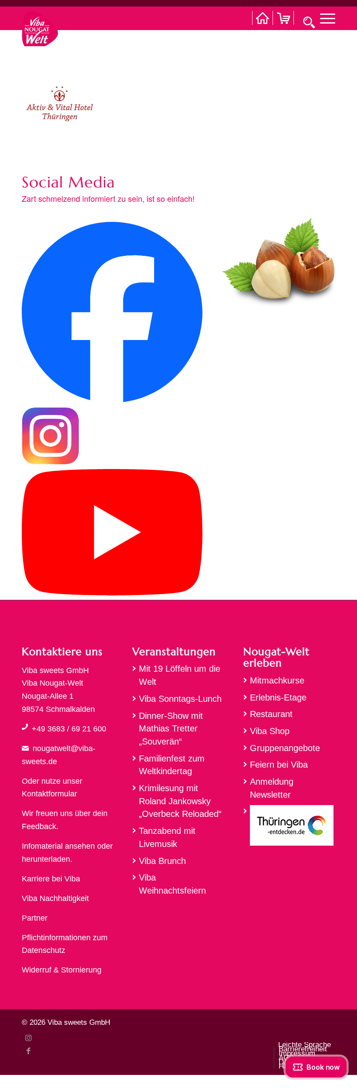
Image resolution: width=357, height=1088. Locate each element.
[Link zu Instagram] (28, 1037)
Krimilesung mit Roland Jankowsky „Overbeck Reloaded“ (180, 801)
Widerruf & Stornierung (61, 970)
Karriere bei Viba (51, 878)
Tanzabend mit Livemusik (167, 837)
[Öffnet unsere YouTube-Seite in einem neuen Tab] (112, 592)
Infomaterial (42, 846)
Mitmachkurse (277, 680)
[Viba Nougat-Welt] (40, 26)
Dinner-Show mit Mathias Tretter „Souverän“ (171, 728)
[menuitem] (323, 18)
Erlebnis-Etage (278, 697)
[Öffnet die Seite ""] (25, 727)
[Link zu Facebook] (28, 1050)
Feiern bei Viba (279, 764)
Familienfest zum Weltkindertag (172, 765)
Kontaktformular (49, 793)
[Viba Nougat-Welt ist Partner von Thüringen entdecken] (289, 827)
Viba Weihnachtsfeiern (172, 884)
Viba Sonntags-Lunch (180, 699)
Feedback (39, 826)
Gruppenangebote (285, 748)
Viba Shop (270, 731)
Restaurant (271, 714)
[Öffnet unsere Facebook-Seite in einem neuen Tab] (112, 400)
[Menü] (323, 18)
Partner (34, 918)
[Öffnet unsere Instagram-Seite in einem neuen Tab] (50, 462)
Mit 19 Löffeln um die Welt (179, 675)
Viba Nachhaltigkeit (55, 898)
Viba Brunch (162, 861)
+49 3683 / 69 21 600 (69, 728)
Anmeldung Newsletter (271, 788)
